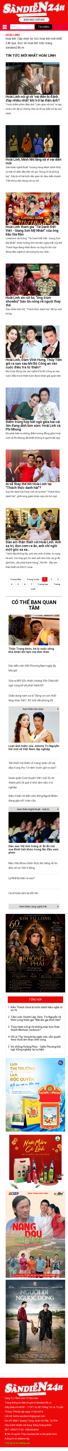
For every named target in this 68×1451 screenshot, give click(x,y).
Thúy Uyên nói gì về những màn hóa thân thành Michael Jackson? (35, 1028)
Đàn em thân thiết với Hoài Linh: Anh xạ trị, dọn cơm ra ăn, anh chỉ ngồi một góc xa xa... (33, 545)
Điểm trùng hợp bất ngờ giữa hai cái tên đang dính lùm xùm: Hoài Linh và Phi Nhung (33, 425)
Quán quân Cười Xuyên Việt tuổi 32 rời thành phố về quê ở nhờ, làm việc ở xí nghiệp (31, 782)
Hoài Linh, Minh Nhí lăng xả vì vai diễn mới (33, 161)
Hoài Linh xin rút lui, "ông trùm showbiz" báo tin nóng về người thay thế (33, 301)
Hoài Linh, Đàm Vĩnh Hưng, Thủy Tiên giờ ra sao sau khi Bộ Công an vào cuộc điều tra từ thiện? (34, 363)
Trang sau (42, 584)
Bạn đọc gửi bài (34, 19)
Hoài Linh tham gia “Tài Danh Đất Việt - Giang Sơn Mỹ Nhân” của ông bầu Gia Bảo (32, 230)
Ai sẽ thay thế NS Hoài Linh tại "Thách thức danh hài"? (28, 486)
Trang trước (33, 579)
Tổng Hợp (35, 999)
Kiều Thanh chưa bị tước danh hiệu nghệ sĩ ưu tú (36, 1009)
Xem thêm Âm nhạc (33, 709)
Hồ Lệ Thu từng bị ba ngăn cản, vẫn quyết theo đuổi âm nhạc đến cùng (36, 1038)
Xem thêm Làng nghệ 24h (33, 906)
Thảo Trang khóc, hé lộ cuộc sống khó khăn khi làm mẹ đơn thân (31, 650)
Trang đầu (15, 579)
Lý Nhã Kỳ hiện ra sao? (21, 878)
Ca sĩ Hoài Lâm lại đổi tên (23, 893)
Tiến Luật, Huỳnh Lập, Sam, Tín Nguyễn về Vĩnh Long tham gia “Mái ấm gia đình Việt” (36, 1018)
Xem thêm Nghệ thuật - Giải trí (33, 809)
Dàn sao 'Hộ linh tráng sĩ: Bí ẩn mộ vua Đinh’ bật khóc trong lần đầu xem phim (33, 849)
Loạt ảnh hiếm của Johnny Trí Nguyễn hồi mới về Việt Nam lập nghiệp (33, 747)
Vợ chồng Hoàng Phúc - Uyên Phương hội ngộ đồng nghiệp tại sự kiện (36, 1048)
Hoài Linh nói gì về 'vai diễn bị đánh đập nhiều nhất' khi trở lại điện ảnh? (33, 98)
